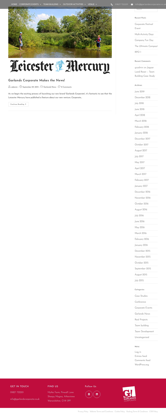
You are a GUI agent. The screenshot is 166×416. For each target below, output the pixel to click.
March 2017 (140, 174)
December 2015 (142, 251)
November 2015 (142, 257)
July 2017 (139, 156)
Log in (138, 352)
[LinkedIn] (96, 394)
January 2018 (141, 133)
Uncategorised (142, 337)
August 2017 (141, 150)
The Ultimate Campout (146, 46)
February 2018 (142, 127)
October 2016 (141, 204)
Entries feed (141, 356)
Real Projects (141, 320)
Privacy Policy (83, 412)
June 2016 (139, 221)
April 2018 (140, 115)
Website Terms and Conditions (101, 412)
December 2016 (142, 192)
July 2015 (139, 280)
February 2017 (142, 180)
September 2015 (143, 269)
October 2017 (141, 145)
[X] (88, 394)
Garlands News (50, 87)
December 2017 (142, 139)
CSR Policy (153, 412)
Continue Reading (19, 103)
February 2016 (142, 239)
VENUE (91, 4)
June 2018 (139, 109)
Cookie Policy (120, 412)
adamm (14, 87)
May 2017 (139, 162)
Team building (142, 325)
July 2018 (139, 103)
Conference (140, 302)
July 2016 (139, 216)
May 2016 (140, 227)
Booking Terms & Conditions (137, 412)
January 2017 (141, 186)
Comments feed (142, 360)
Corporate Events (143, 308)
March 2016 (141, 233)
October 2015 (141, 263)
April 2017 (140, 168)
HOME (14, 4)
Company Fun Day (144, 40)
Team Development (144, 331)
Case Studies (141, 296)
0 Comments (66, 87)
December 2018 (142, 97)
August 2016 (141, 210)
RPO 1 (138, 52)
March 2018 (140, 121)
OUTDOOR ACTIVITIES (73, 4)
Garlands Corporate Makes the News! (36, 80)
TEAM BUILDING (50, 4)
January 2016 (141, 245)
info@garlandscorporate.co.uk (24, 399)
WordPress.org (142, 365)
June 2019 (139, 92)
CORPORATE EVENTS (29, 4)
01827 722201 (17, 392)
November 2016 (143, 198)
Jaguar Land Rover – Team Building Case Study (145, 71)
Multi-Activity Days (144, 34)
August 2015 (141, 275)
